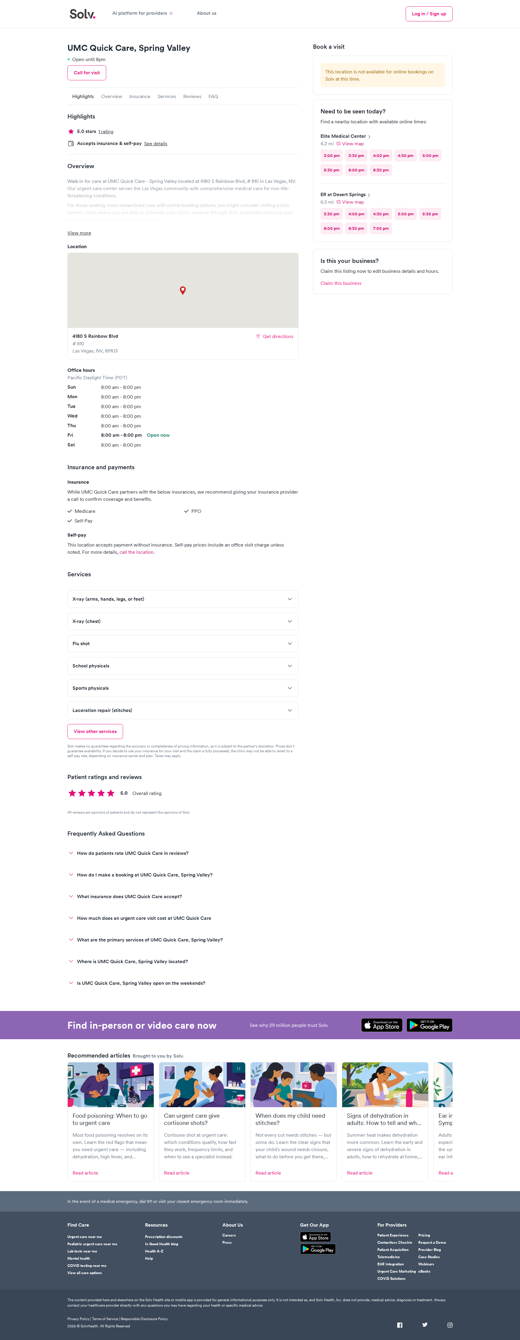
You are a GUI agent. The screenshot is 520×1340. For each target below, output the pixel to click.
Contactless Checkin (394, 1242)
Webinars (426, 1264)
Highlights (83, 96)
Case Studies (429, 1257)
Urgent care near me (84, 1237)
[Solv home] (82, 14)
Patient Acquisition (393, 1249)
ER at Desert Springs (343, 194)
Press (227, 1242)
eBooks (424, 1271)
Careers (229, 1235)
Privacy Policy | (79, 1319)
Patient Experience (393, 1235)
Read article (85, 1173)
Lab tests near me (82, 1251)
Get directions (278, 336)
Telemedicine (388, 1257)
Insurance (139, 96)
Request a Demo (432, 1242)
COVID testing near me (87, 1265)
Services (167, 96)
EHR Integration (390, 1264)
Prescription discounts (164, 1237)
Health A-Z (154, 1251)
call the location (136, 552)
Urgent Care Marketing (396, 1271)
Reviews (192, 96)
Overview (111, 96)
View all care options (84, 1273)
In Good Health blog (161, 1244)
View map (353, 143)
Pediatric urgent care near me (92, 1244)
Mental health (78, 1258)
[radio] (331, 155)
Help (149, 1258)
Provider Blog (429, 1249)
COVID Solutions (391, 1278)
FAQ (213, 96)
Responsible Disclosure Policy (144, 1319)
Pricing (424, 1235)
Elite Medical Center (343, 136)
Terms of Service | (106, 1319)
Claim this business (340, 283)
